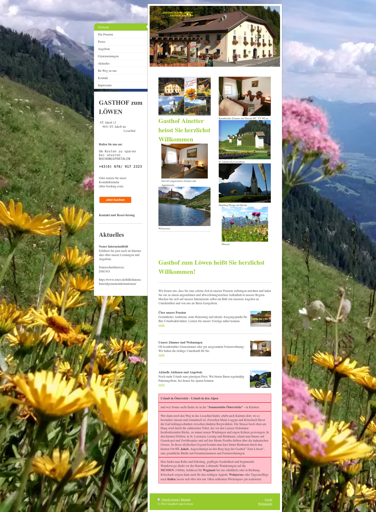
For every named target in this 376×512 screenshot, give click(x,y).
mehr (161, 325)
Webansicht (265, 504)
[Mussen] (245, 224)
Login (268, 499)
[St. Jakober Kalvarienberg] (245, 139)
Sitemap (186, 499)
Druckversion (170, 499)
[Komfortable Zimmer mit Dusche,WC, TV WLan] (245, 96)
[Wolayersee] (184, 206)
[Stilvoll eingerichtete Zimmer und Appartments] (184, 161)
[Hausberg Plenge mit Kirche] (245, 183)
